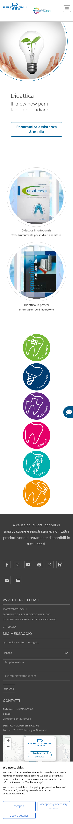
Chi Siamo (9, 626)
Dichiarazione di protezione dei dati (27, 614)
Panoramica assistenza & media (36, 129)
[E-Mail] (7, 580)
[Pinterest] (39, 564)
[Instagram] (17, 564)
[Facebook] (7, 564)
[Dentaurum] (14, 6)
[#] (36, 464)
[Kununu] (60, 564)
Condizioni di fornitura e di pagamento (29, 619)
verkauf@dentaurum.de (17, 718)
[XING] (50, 564)
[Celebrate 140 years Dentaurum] (42, 10)
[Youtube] (28, 564)
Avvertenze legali (15, 609)
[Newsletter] (17, 580)
